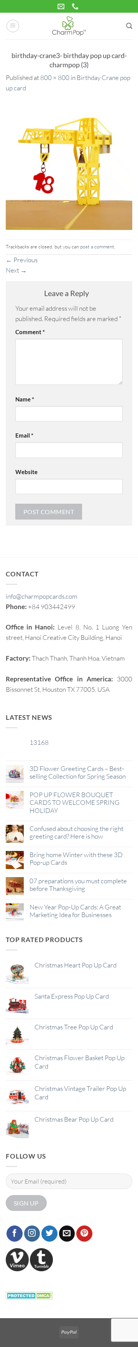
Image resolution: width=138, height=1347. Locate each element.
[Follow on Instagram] (32, 1233)
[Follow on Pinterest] (84, 1233)
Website (26, 471)
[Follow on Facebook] (15, 1233)
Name (24, 399)
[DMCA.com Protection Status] (29, 1294)
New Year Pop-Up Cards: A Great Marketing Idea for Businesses (75, 911)
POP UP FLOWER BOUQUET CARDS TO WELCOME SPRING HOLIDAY (75, 802)
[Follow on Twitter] (49, 1233)
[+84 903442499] (76, 6)
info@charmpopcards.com (41, 596)
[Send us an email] (67, 1233)
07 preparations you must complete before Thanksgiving (78, 884)
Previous (22, 260)
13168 (39, 742)
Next (16, 270)
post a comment (97, 246)
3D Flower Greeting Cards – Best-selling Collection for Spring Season (78, 772)
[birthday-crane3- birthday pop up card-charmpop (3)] (69, 166)
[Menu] (13, 26)
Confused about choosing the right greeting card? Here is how (76, 832)
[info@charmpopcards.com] (62, 6)
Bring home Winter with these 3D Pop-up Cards (76, 858)
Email (24, 435)
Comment (30, 331)
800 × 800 (54, 77)
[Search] (129, 25)
